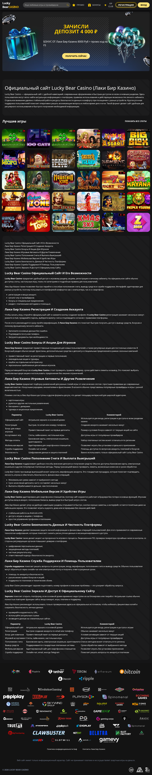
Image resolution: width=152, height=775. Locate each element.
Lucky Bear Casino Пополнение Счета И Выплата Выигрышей (33, 255)
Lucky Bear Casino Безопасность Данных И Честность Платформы (35, 261)
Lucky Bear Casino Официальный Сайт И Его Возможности (32, 243)
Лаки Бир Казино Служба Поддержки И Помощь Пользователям (35, 264)
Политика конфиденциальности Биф (62, 749)
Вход (144, 5)
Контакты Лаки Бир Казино (94, 749)
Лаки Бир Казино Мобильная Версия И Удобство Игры (30, 258)
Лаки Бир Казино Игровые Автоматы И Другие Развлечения (32, 252)
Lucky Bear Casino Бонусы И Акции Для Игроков (27, 249)
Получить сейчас (76, 56)
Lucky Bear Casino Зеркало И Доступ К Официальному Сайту (33, 267)
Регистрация (126, 5)
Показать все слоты (136, 121)
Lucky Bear (10, 5)
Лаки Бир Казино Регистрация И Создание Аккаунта (29, 246)
